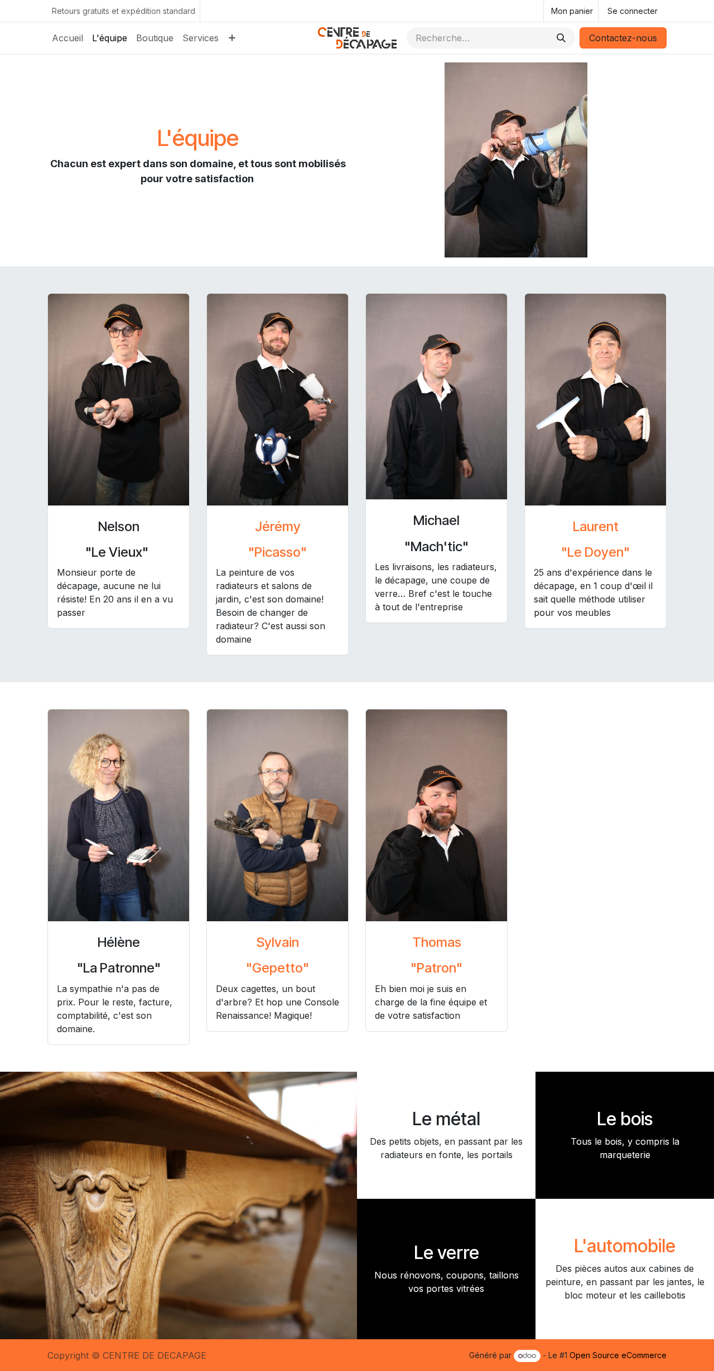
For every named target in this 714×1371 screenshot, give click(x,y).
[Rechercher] (561, 37)
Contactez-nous (623, 37)
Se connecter (632, 11)
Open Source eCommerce (618, 1355)
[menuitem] (67, 38)
